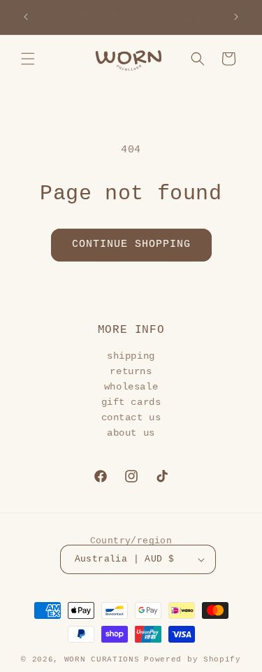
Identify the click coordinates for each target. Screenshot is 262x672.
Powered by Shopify (192, 659)
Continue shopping (131, 244)
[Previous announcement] (25, 16)
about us (131, 432)
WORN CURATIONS (102, 659)
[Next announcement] (236, 16)
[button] (28, 58)
